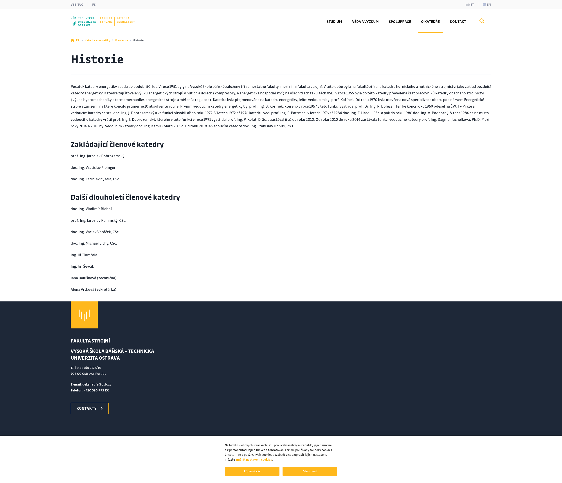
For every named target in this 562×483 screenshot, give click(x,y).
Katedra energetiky (97, 40)
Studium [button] (334, 21)
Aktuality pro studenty (100, 18)
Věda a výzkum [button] (365, 21)
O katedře (121, 40)
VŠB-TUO (77, 4)
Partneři (87, 18)
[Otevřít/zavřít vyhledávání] (482, 21)
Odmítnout (310, 471)
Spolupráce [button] (400, 21)
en (489, 4)
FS (94, 4)
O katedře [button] (430, 21)
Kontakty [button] (86, 408)
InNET (469, 4)
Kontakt (458, 21)
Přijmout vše (252, 471)
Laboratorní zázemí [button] (97, 18)
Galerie (86, 18)
